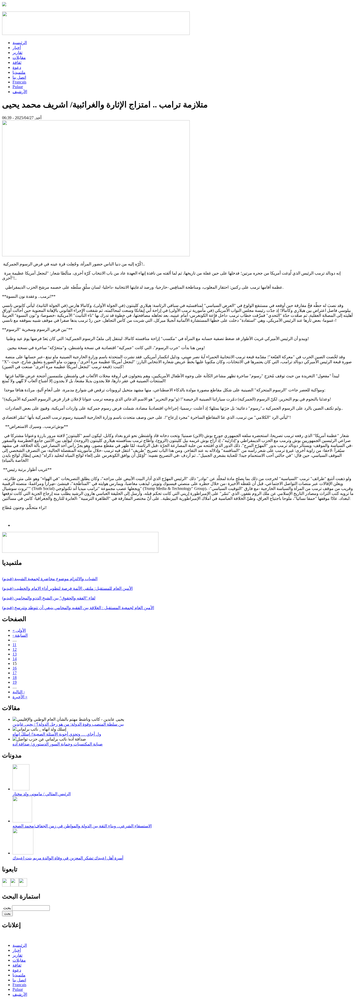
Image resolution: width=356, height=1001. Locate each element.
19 (15, 682)
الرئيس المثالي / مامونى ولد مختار (42, 794)
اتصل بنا (19, 77)
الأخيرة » (20, 697)
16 (15, 668)
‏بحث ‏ (6, 908)
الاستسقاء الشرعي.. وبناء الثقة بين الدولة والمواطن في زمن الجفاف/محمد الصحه (82, 826)
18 (15, 677)
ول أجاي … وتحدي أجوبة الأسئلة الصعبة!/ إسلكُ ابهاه (57, 734)
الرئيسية (20, 42)
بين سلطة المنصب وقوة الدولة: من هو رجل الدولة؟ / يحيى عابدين (68, 724)
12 (15, 649)
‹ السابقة (20, 635)
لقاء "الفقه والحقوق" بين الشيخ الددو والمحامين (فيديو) (48, 598)
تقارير (17, 52)
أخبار (17, 47)
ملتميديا (19, 72)
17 (15, 673)
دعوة (17, 67)
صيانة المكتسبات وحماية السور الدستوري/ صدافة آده (58, 744)
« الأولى (19, 630)
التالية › (19, 692)
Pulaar (18, 86)
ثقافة (17, 62)
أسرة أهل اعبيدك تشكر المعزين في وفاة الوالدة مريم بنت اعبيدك (68, 858)
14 (15, 659)
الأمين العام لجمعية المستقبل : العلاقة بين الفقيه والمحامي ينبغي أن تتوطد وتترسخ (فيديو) (78, 607)
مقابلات (19, 57)
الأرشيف (20, 91)
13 (15, 654)
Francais (19, 82)
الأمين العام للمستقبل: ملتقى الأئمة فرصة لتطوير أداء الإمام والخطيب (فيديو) (67, 588)
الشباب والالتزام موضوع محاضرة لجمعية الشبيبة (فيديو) (49, 579)
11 (14, 644)
